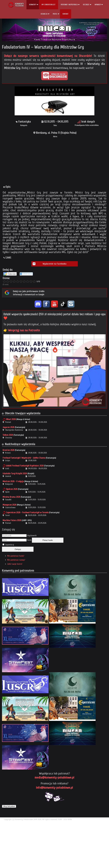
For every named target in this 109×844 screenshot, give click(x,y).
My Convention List (48, 5)
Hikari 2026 (11, 419)
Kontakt (65, 14)
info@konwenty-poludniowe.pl (54, 787)
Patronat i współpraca (69, 5)
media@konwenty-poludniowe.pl (54, 777)
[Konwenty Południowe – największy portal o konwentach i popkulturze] (15, 4)
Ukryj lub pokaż (9, 806)
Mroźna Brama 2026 (11, 496)
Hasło (29, 540)
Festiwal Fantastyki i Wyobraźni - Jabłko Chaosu (24, 457)
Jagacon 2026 (8, 427)
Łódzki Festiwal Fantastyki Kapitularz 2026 (25, 465)
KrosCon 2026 (8, 450)
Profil (55, 14)
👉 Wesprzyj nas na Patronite (21, 330)
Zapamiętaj (9, 544)
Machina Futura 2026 (12, 520)
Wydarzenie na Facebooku (54, 263)
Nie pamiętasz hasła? (15, 556)
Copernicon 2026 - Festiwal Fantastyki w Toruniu (27, 512)
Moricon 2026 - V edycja (13, 481)
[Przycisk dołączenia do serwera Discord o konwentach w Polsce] (54, 75)
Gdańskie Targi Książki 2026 (15, 473)
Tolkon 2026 (8, 435)
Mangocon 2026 (9, 504)
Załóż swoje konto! (14, 564)
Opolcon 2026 (12, 489)
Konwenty (32, 5)
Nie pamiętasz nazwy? (16, 560)
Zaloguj (18, 549)
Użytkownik (32, 535)
